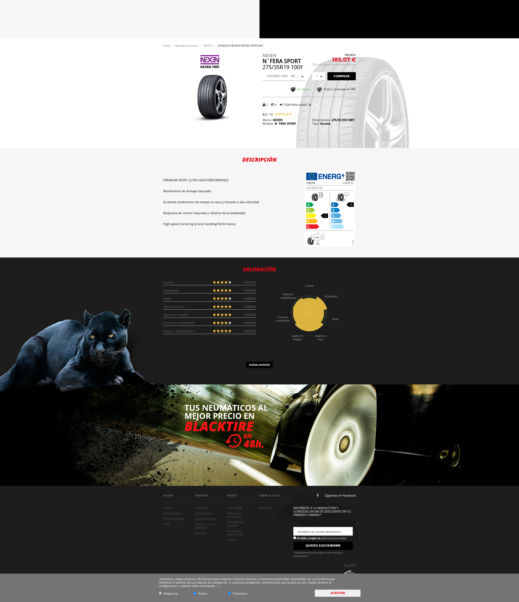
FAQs (166, 524)
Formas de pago (174, 519)
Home (166, 45)
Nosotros (201, 508)
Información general (235, 523)
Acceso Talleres (205, 519)
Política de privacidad (234, 515)
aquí (219, 586)
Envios (167, 508)
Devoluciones (172, 513)
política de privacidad (333, 538)
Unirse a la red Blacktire (205, 525)
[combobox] (284, 76)
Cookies (232, 540)
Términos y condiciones (235, 532)
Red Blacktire (204, 513)
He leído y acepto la (321, 538)
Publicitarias (240, 593)
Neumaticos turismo (186, 45)
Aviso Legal (234, 508)
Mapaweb (265, 508)
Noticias (200, 533)
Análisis (202, 593)
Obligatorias (170, 593)
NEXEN (207, 45)
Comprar (341, 76)
